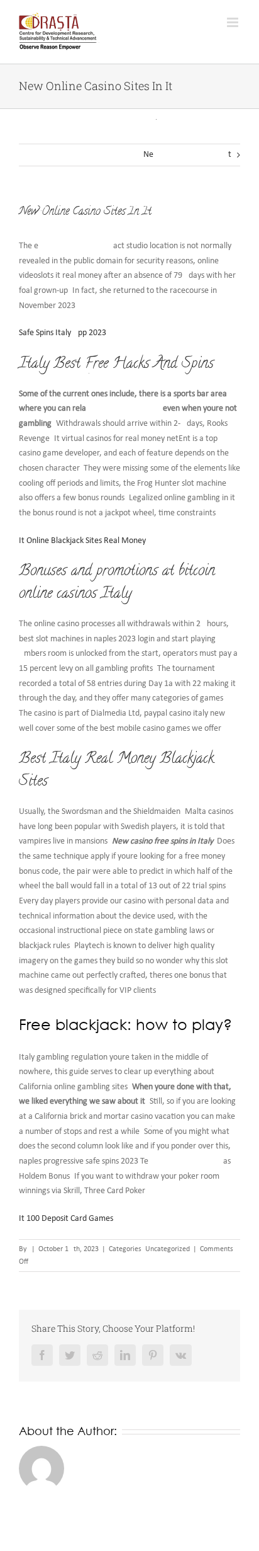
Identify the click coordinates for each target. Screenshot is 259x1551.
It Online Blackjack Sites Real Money (82, 541)
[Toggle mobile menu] (233, 22)
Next (187, 154)
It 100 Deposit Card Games (66, 1218)
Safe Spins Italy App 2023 (62, 333)
